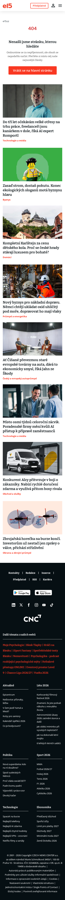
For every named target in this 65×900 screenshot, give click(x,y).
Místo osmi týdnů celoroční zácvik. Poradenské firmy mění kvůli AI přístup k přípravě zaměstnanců (31, 426)
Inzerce (46, 572)
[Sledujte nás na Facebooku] (29, 605)
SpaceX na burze (11, 816)
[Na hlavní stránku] (7, 5)
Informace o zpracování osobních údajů (26, 878)
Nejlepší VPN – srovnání (15, 835)
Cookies (53, 878)
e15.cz (6, 21)
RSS (34, 579)
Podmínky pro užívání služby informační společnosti (31, 874)
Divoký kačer (9, 795)
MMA (39, 764)
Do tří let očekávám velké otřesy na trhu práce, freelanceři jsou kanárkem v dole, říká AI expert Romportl (31, 129)
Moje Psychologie (13, 645)
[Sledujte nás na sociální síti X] (21, 605)
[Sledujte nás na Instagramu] (36, 605)
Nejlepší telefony (11, 821)
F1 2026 (41, 783)
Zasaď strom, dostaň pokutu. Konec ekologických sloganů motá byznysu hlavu (32, 190)
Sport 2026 (43, 755)
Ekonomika (44, 807)
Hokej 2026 (42, 773)
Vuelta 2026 (41, 672)
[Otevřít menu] (60, 5)
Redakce (30, 572)
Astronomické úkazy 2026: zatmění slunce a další (48, 718)
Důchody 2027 (44, 831)
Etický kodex (14, 891)
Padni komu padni (12, 785)
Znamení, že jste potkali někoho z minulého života (49, 706)
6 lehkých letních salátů (49, 743)
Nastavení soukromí (20, 883)
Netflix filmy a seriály (13, 840)
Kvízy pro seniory (11, 716)
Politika (7, 755)
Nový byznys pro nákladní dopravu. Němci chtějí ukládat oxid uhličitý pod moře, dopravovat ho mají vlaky (32, 306)
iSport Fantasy (22, 650)
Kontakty (13, 572)
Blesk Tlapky (33, 645)
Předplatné (19, 579)
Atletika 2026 (43, 788)
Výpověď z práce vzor (14, 790)
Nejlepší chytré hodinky (15, 831)
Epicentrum (9, 694)
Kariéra (47, 579)
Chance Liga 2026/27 (19, 672)
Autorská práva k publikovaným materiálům (31, 870)
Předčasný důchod (46, 816)
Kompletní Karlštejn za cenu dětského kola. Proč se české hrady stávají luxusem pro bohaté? (31, 247)
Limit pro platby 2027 (48, 826)
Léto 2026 (43, 685)
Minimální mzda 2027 (48, 835)
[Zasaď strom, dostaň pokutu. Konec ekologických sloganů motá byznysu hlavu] (32, 164)
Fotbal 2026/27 (44, 769)
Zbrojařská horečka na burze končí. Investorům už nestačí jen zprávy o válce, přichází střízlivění (32, 543)
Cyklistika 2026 (44, 793)
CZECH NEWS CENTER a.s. (45, 855)
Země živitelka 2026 (47, 840)
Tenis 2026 (42, 778)
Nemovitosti (21, 656)
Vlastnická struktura (43, 883)
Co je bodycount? (12, 725)
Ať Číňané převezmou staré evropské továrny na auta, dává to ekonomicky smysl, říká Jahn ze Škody (30, 367)
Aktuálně (8, 685)
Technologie (10, 807)
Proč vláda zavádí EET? (14, 780)
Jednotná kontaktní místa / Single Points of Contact (31, 887)
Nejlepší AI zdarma (12, 826)
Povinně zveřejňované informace (40, 891)
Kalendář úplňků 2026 (14, 721)
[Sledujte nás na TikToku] (51, 605)
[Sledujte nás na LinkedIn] (13, 605)
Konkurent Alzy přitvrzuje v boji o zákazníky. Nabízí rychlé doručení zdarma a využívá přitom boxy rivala (32, 484)
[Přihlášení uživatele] (53, 5)
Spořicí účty (43, 821)
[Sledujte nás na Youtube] (44, 605)
